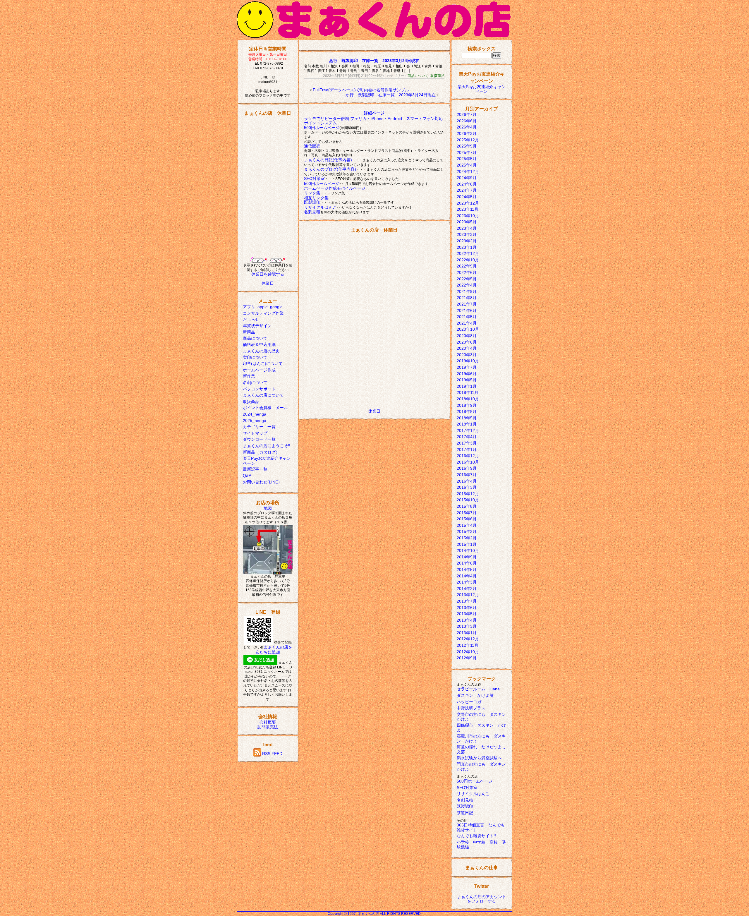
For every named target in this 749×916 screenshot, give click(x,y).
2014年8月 (467, 563)
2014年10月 (468, 550)
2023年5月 (467, 221)
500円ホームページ (322, 127)
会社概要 (268, 722)
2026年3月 (467, 133)
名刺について (255, 382)
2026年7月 (467, 114)
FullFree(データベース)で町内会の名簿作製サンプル (361, 90)
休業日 (268, 283)
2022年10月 (468, 260)
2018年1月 (467, 424)
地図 (268, 508)
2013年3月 (467, 626)
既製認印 (312, 202)
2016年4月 (467, 481)
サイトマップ (255, 433)
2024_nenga (254, 414)
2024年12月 (468, 171)
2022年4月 (467, 285)
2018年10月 (468, 399)
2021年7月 (467, 304)
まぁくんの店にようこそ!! (266, 445)
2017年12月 (468, 430)
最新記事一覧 (255, 469)
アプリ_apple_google (263, 306)
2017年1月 (467, 449)
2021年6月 (467, 310)
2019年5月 (467, 380)
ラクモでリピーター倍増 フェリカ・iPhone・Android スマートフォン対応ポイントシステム (373, 121)
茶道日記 (465, 812)
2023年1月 (467, 247)
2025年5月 (467, 158)
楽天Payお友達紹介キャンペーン (482, 89)
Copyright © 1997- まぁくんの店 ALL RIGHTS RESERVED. (375, 914)
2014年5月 (467, 569)
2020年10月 (468, 329)
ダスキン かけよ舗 (475, 695)
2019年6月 (467, 373)
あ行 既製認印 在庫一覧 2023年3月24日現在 (374, 60)
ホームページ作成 (259, 370)
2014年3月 (467, 582)
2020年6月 (467, 342)
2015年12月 (468, 493)
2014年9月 (467, 557)
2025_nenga (254, 420)
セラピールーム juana (478, 689)
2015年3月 (467, 531)
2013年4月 (467, 620)
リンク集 (312, 193)
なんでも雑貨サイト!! (476, 835)
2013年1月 (467, 632)
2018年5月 (467, 418)
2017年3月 (467, 443)
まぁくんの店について (263, 395)
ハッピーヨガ (469, 701)
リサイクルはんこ (320, 207)
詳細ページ (374, 113)
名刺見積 (312, 212)
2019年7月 (467, 367)
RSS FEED (272, 753)
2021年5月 (467, 316)
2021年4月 (467, 323)
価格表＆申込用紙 (259, 344)
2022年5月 (467, 279)
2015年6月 (467, 519)
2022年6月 (467, 272)
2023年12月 (468, 203)
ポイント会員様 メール (265, 407)
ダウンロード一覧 (259, 439)
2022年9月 (467, 266)
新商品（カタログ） (261, 452)
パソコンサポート (259, 389)
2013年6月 (467, 607)
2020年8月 (467, 335)
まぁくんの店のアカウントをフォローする (481, 899)
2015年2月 (467, 538)
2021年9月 (467, 291)
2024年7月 (467, 190)
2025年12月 (468, 140)
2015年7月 (467, 512)
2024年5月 (467, 196)
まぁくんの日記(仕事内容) (328, 159)
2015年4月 (467, 525)
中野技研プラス (471, 708)
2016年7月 (467, 474)
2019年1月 (467, 386)
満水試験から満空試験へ (479, 758)
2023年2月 (467, 241)
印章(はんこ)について (263, 363)
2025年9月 (467, 146)
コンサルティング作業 (263, 313)
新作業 (249, 376)
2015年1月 (467, 544)
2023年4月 (467, 228)
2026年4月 (467, 127)
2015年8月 (467, 506)
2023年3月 (467, 234)
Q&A (247, 475)
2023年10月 (468, 215)
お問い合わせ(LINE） (262, 482)
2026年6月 (467, 121)
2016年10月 (468, 462)
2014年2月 (467, 588)
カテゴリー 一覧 (259, 426)
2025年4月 (467, 165)
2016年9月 (467, 468)
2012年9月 (467, 658)
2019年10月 (468, 360)
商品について (255, 338)
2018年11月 (467, 392)
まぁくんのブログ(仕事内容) (330, 169)
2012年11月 (467, 645)
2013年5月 (467, 613)
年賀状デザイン (257, 325)
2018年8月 (467, 411)
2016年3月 (467, 487)
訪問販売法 (267, 727)
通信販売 (312, 146)
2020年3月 (467, 354)
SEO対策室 (314, 178)
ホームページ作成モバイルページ (334, 188)
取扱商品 (251, 401)
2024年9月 (467, 177)
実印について (255, 357)
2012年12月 (468, 639)
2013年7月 (467, 601)
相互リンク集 (316, 197)
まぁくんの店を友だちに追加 (273, 649)
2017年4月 (467, 436)
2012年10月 (468, 651)
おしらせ (251, 319)
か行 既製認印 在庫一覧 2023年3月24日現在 (391, 94)
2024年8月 (467, 184)
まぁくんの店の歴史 (261, 351)
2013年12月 (468, 594)
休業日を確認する (267, 274)
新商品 (249, 332)
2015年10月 (468, 500)
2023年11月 (467, 209)
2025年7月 (467, 152)
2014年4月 (467, 576)
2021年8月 (467, 297)
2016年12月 (468, 455)
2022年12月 (468, 253)
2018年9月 (467, 405)
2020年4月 (467, 348)
